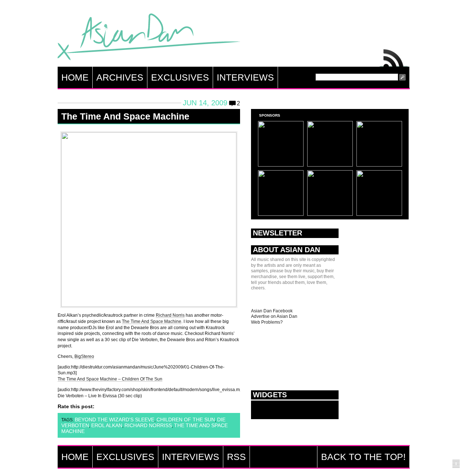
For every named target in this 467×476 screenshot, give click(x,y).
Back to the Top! (363, 457)
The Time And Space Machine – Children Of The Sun (110, 379)
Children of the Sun (186, 419)
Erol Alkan (106, 425)
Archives (119, 77)
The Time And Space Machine (125, 116)
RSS (394, 56)
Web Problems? (267, 322)
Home (75, 77)
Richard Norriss (148, 425)
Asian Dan (149, 38)
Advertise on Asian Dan (274, 316)
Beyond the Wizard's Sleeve (114, 419)
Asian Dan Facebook (272, 310)
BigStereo (84, 356)
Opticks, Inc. (456, 464)
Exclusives (180, 77)
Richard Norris (170, 315)
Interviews (245, 77)
